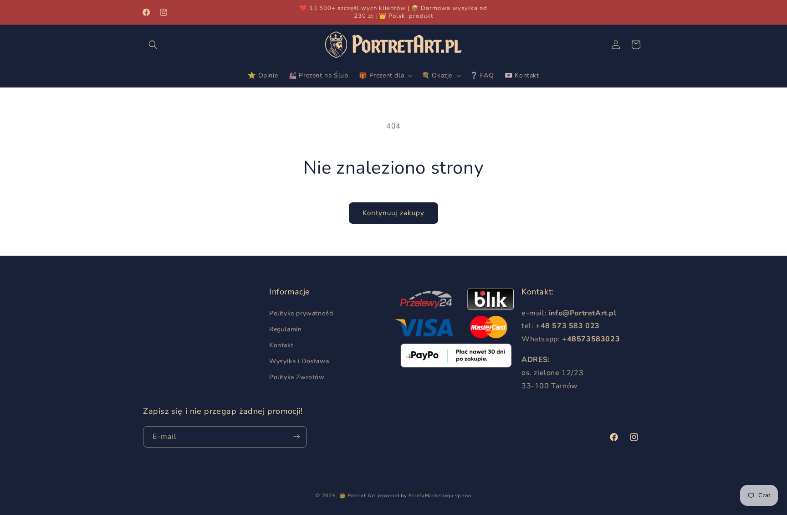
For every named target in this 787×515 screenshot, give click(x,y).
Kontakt (281, 345)
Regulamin (285, 328)
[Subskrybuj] (296, 436)
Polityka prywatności (301, 313)
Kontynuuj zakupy (393, 212)
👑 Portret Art (357, 495)
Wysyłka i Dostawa (299, 361)
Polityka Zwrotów (297, 377)
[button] (153, 45)
